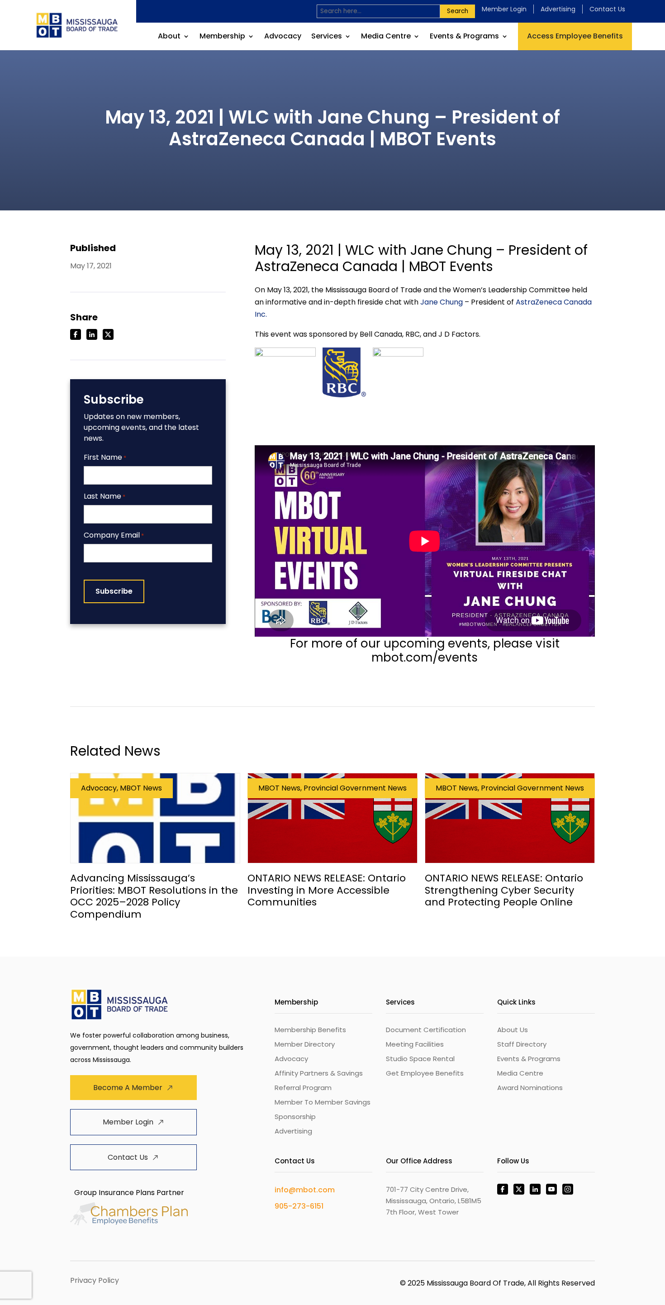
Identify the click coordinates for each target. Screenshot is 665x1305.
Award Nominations (530, 1087)
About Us (512, 1029)
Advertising (558, 9)
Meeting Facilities (415, 1044)
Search (457, 11)
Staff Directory (521, 1044)
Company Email (114, 535)
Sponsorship (295, 1116)
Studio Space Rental (420, 1058)
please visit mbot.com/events (465, 650)
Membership (222, 37)
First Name (105, 457)
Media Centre (386, 37)
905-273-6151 (299, 1206)
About (169, 37)
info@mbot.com (305, 1190)
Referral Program (303, 1087)
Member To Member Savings (322, 1102)
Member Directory (305, 1044)
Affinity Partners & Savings (319, 1073)
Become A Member (127, 1087)
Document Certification (426, 1029)
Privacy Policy (94, 1280)
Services (326, 37)
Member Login (504, 9)
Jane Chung (441, 302)
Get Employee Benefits (425, 1073)
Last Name (104, 496)
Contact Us (607, 9)
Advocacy (282, 37)
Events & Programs (464, 37)
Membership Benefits (310, 1029)
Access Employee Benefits (575, 36)
